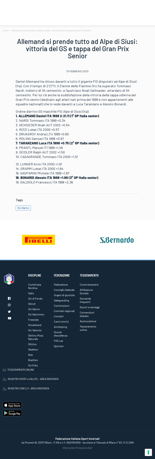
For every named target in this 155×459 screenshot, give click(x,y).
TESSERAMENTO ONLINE (20, 369)
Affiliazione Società (86, 291)
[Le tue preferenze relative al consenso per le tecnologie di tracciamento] (148, 452)
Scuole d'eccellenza (60, 333)
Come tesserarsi (89, 284)
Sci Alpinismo (36, 314)
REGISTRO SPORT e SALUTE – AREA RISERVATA (33, 378)
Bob (30, 354)
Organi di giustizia (64, 295)
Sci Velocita (34, 330)
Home (6, 30)
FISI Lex (58, 340)
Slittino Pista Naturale (35, 337)
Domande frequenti (85, 300)
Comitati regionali (64, 311)
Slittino (32, 344)
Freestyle (33, 319)
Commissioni (62, 305)
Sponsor (59, 346)
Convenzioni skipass (87, 314)
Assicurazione (88, 321)
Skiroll (31, 303)
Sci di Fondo (35, 298)
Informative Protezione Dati (77, 447)
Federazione (61, 284)
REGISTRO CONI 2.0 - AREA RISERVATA (28, 388)
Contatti (59, 316)
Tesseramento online (88, 328)
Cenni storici (61, 321)
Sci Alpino (23, 207)
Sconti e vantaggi (90, 307)
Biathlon (33, 360)
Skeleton (33, 349)
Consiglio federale (64, 289)
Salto (31, 293)
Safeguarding (61, 300)
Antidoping (60, 326)
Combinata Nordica (34, 286)
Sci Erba (33, 365)
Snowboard (34, 325)
